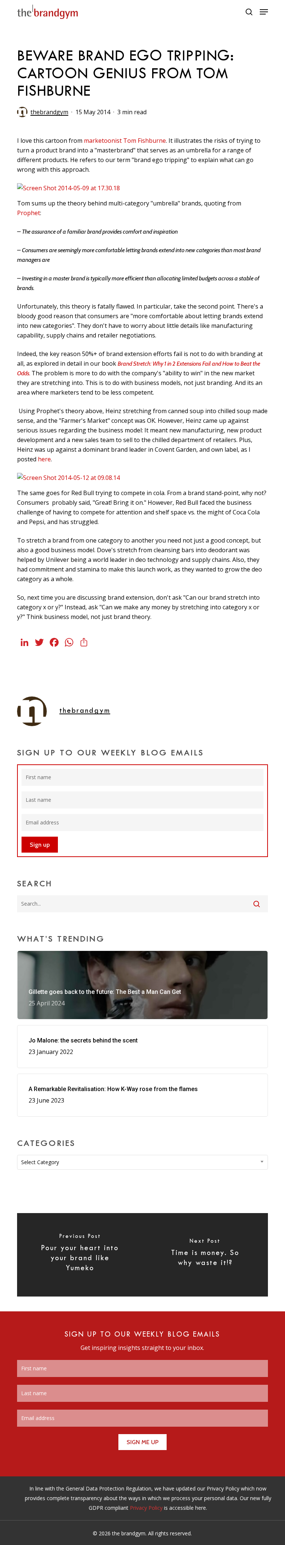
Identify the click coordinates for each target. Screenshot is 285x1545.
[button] (264, 12)
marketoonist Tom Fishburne (125, 140)
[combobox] (142, 1162)
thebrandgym (49, 112)
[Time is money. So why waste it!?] (205, 1255)
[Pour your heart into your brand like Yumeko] (79, 1255)
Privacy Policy (146, 1507)
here (44, 459)
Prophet (28, 213)
